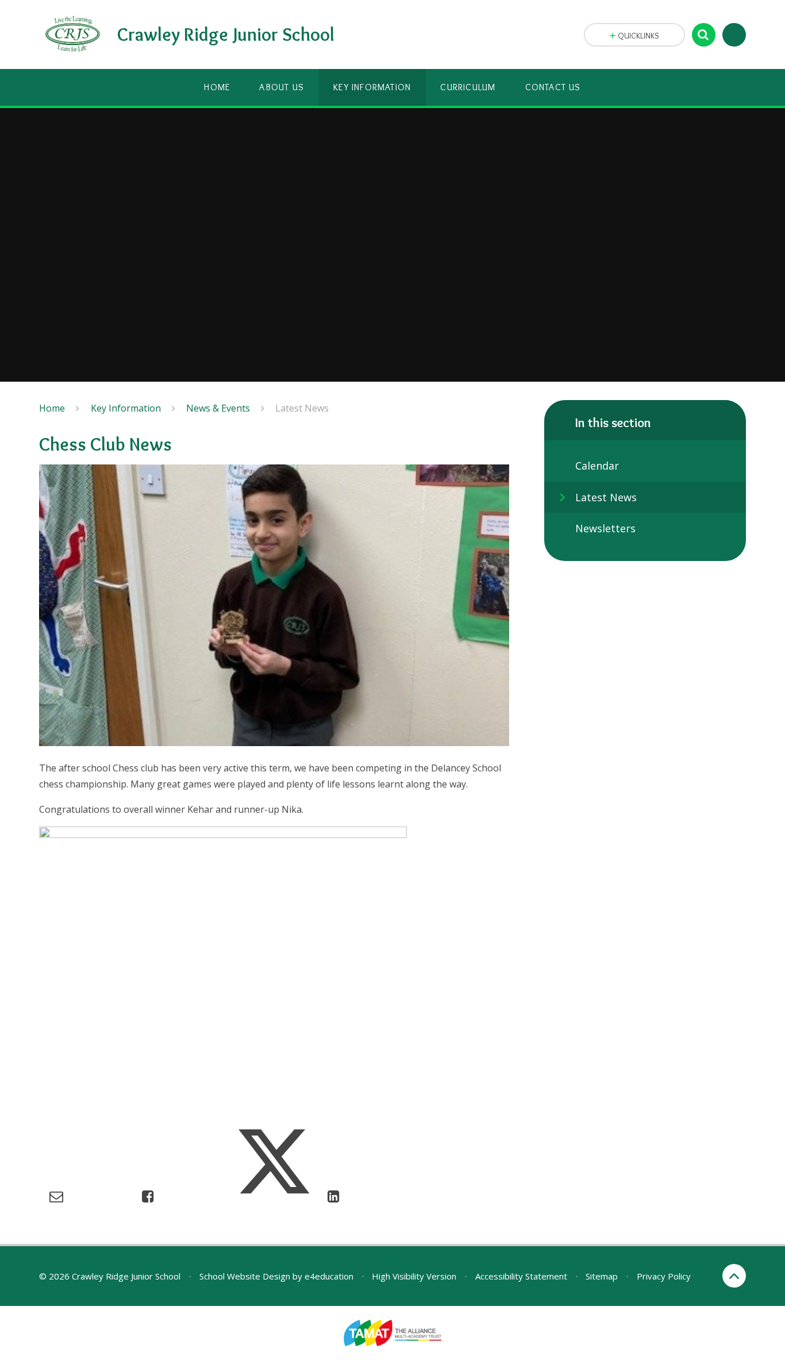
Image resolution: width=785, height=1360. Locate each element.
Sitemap (602, 1276)
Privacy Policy (664, 1276)
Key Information (126, 408)
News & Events (218, 408)
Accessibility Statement (521, 1276)
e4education (329, 1276)
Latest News (302, 408)
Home (52, 408)
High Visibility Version (414, 1276)
